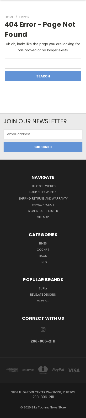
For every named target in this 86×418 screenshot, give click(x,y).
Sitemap (43, 217)
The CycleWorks (43, 186)
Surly (43, 288)
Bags (43, 256)
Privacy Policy (43, 205)
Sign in (33, 211)
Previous (7, 413)
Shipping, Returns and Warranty (43, 198)
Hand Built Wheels (43, 192)
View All (43, 301)
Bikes (43, 243)
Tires (43, 262)
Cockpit (43, 250)
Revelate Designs (43, 295)
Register (51, 211)
